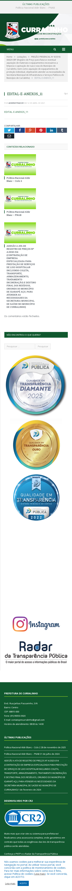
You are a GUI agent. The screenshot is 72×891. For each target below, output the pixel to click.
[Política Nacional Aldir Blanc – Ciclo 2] (20, 164)
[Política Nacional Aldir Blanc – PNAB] (20, 198)
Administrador (16, 103)
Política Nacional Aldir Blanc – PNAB (35, 7)
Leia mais (39, 873)
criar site (24, 833)
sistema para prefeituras (45, 833)
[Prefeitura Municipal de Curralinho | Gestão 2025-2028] (36, 30)
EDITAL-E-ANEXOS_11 (16, 111)
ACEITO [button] (23, 883)
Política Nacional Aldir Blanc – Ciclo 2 (18, 179)
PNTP (18, 853)
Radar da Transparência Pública (41, 853)
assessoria (27, 837)
